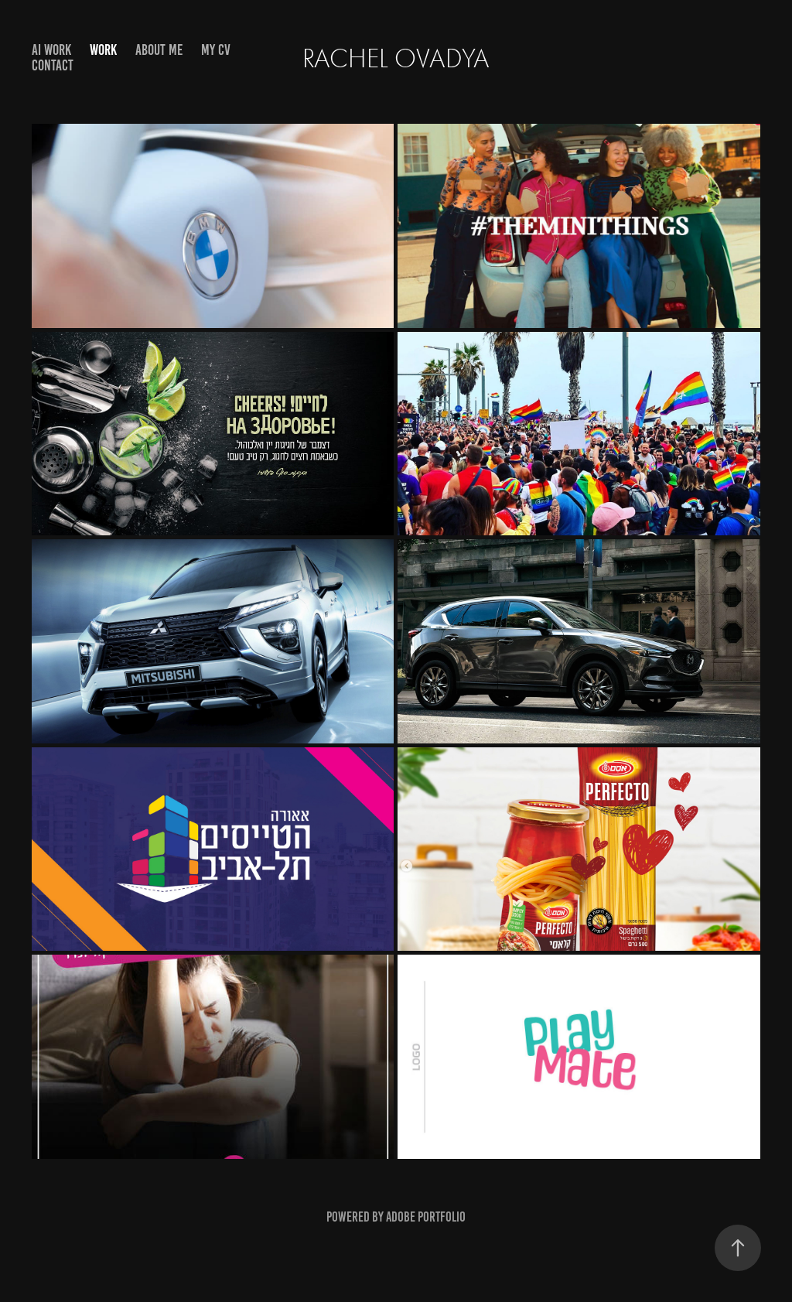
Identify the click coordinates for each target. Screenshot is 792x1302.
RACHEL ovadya (396, 58)
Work (103, 50)
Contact (52, 65)
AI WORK (51, 50)
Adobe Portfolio (426, 1217)
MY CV (215, 50)
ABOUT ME (159, 50)
